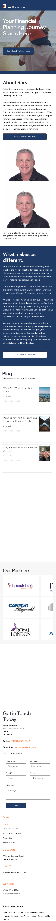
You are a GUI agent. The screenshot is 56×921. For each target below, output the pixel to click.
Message (10, 785)
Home (5, 824)
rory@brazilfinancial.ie (25, 747)
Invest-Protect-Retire (12, 833)
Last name (34, 761)
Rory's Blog (8, 838)
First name (10, 761)
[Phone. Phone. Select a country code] (33, 778)
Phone (32, 773)
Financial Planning (10, 829)
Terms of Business (10, 842)
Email (9, 773)
